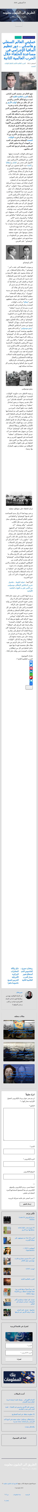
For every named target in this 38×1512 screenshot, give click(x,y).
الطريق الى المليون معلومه (19, 12)
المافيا (11, 63)
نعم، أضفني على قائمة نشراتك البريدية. (20, 1198)
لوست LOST (30, 1269)
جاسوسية (18, 37)
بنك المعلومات (17, 1494)
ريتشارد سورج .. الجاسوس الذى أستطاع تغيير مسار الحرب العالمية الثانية (26, 974)
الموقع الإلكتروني (29, 1172)
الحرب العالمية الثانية (29, 37)
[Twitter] (19, 665)
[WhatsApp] (19, 674)
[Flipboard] (19, 677)
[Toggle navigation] (18, 24)
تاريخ (16, 1027)
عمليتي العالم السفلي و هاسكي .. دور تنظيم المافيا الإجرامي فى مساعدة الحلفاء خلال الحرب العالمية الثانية (19, 50)
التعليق (32, 1106)
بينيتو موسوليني (26, 328)
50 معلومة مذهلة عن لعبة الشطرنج (23, 1414)
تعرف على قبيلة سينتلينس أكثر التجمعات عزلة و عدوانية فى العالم (24, 1302)
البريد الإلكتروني (29, 1159)
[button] (3, 24)
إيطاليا (8, 163)
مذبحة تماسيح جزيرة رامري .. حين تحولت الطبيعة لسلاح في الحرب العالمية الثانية (20, 1032)
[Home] (35, 24)
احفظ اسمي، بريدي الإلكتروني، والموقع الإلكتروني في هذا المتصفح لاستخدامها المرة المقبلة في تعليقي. (21, 1190)
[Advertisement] (19, 471)
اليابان (14, 163)
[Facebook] (19, 662)
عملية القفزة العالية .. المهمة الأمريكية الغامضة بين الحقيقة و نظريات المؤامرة (19, 1054)
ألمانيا (29, 165)
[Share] (19, 683)
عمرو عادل (19, 992)
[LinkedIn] (19, 671)
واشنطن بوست (29, 1427)
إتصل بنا (6, 1500)
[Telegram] (19, 680)
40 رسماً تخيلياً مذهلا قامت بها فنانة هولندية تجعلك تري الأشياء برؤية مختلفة (24, 1291)
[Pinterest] (19, 668)
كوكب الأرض (12, 102)
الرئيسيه (27, 1494)
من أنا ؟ (6, 1494)
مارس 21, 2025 (28, 1058)
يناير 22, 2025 (29, 1080)
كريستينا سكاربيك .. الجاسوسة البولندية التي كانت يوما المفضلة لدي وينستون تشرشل (20, 1076)
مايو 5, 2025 (29, 1036)
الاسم (32, 1146)
